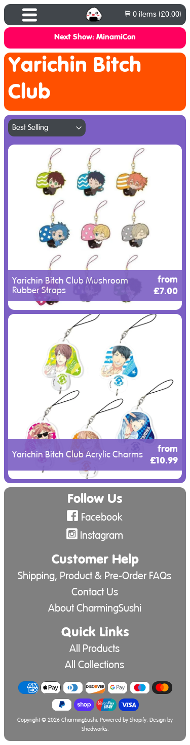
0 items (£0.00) (156, 14)
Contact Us (94, 592)
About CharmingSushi (94, 608)
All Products (94, 649)
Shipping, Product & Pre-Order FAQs (94, 576)
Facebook (102, 517)
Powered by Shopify (123, 720)
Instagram (101, 535)
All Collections (94, 665)
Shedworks (94, 729)
